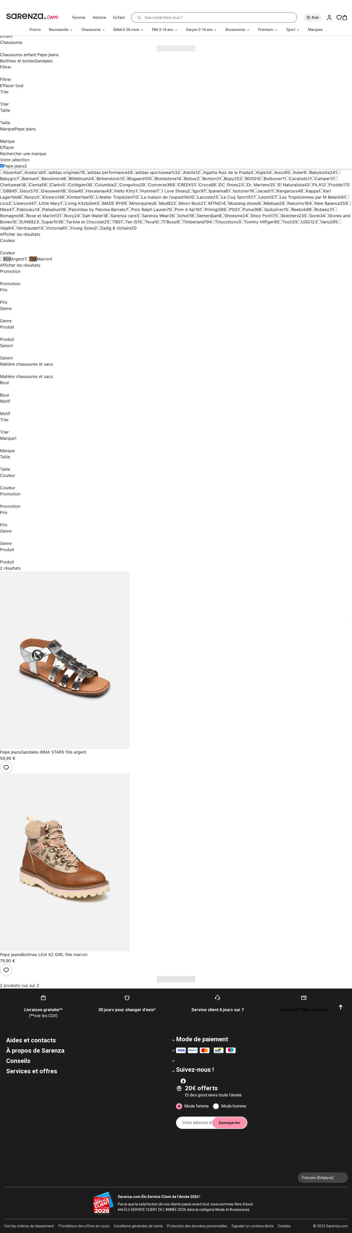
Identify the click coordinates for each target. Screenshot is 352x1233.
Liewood (22, 203)
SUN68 (26, 221)
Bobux (190, 178)
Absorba (11, 172)
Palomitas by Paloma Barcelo (97, 209)
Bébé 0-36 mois (126, 30)
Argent (17, 258)
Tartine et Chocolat (85, 221)
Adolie (189, 172)
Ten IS (131, 221)
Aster (298, 172)
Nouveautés (59, 30)
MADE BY (111, 203)
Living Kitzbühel (80, 203)
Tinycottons (226, 221)
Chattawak (10, 184)
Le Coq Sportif (235, 197)
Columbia (104, 184)
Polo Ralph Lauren (149, 209)
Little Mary (49, 203)
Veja (4, 228)
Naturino (296, 203)
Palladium (52, 209)
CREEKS (186, 184)
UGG (305, 221)
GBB (7, 190)
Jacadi (263, 190)
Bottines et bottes (17, 60)
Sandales (44, 60)
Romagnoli (10, 215)
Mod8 (165, 203)
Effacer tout (11, 85)
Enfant (119, 17)
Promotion (10, 271)
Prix (3, 289)
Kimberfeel (78, 197)
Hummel (148, 190)
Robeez (322, 209)
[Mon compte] (331, 17)
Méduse (271, 203)
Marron (44, 258)
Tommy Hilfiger (259, 221)
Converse (157, 184)
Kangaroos (287, 190)
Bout (4, 382)
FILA (317, 184)
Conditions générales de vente (138, 1226)
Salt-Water (93, 215)
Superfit (50, 221)
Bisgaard (136, 178)
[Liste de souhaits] (6, 767)
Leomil (265, 197)
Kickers (50, 197)
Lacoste (205, 197)
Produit (7, 327)
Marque (18, 128)
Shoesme (233, 215)
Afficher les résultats (20, 234)
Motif (5, 401)
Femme (79, 17)
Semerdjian (208, 215)
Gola (73, 190)
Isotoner (241, 190)
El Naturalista (291, 184)
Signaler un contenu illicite (252, 1226)
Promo (35, 30)
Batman (29, 178)
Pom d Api (185, 209)
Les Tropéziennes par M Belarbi (310, 197)
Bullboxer (273, 178)
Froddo (336, 184)
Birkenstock (108, 178)
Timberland (194, 221)
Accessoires (235, 30)
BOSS (250, 178)
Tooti (287, 221)
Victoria (54, 228)
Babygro (8, 178)
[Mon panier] (347, 17)
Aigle (261, 172)
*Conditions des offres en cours (84, 1226)
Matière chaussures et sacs (26, 364)
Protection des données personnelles (197, 1226)
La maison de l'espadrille (165, 197)
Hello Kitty (125, 190)
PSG (233, 209)
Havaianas (96, 190)
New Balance (327, 203)
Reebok (298, 209)
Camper (322, 178)
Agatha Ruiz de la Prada (226, 172)
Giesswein (51, 190)
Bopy (229, 178)
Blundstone (166, 178)
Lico (4, 203)
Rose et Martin (41, 215)
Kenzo (31, 197)
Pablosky (26, 209)
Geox (25, 190)
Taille (5, 110)
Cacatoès (298, 178)
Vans (325, 221)
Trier (4, 91)
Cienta (35, 184)
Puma (248, 209)
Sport (290, 30)
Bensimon (51, 178)
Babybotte (319, 172)
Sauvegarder (230, 1123)
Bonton (209, 178)
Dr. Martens (258, 184)
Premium (265, 30)
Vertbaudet (28, 228)
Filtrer (5, 67)
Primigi (211, 209)
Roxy (69, 215)
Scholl (183, 215)
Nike (4, 209)
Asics (279, 172)
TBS (116, 221)
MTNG (214, 203)
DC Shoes (228, 184)
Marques (315, 30)
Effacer (7, 147)
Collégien (77, 184)
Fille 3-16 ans (162, 30)
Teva (149, 221)
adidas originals (64, 172)
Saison (6, 345)
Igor (197, 190)
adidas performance (107, 172)
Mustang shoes (243, 203)
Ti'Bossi (169, 221)
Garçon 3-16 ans (199, 30)
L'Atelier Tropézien (114, 197)
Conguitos (130, 184)
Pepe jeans (13, 165)
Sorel (315, 215)
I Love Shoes (174, 190)
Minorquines (141, 203)
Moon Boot (190, 203)
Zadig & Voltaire (115, 228)
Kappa (312, 190)
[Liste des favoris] (339, 17)
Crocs (205, 184)
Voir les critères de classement (29, 1226)
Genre (6, 308)
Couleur (7, 240)
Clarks (56, 184)
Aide (315, 17)
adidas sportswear (154, 172)
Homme (99, 17)
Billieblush (78, 178)
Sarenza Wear (155, 215)
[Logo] (34, 16)
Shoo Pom (261, 215)
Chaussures (91, 30)
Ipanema (217, 190)
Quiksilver (274, 209)
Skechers (290, 215)
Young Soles (82, 228)
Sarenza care (123, 215)
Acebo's (32, 172)
